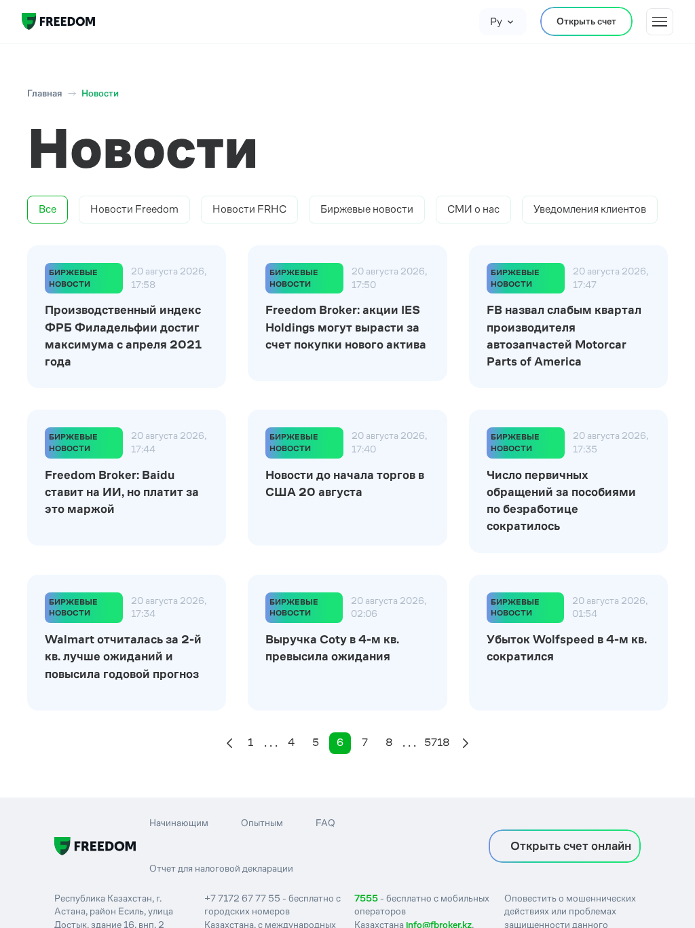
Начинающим (178, 822)
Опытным (262, 822)
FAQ (325, 822)
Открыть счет (586, 21)
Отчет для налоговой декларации (221, 868)
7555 (366, 898)
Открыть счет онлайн (570, 846)
